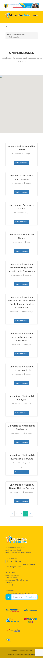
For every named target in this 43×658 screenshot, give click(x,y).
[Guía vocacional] (13, 620)
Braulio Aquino (31, 654)
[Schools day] (30, 620)
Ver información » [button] (21, 163)
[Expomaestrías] (13, 631)
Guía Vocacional (19, 34)
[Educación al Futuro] (22, 539)
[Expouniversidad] (30, 610)
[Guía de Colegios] (13, 610)
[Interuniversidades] (13, 641)
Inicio (9, 34)
